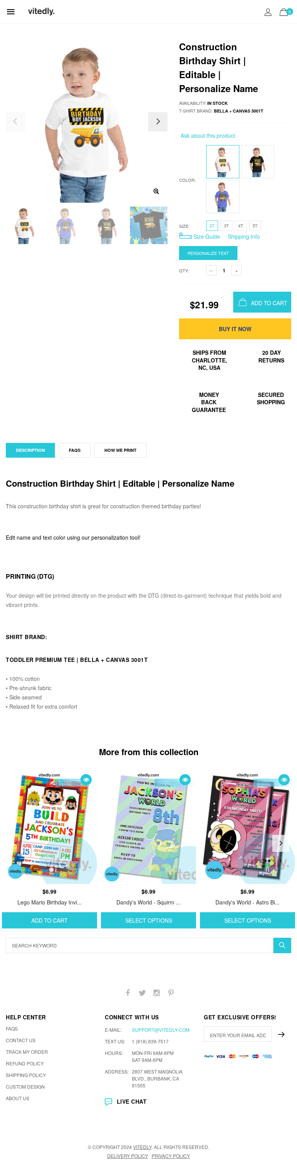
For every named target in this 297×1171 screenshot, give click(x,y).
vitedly (142, 1147)
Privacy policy (171, 1155)
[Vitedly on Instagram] (156, 993)
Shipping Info (243, 236)
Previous (16, 843)
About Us (17, 1098)
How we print (120, 450)
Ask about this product (207, 135)
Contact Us (21, 1040)
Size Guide (206, 236)
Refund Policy (25, 1063)
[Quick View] (86, 779)
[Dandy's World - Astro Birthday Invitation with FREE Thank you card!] (247, 827)
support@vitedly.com (160, 1029)
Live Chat (132, 1101)
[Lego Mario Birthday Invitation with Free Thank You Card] (49, 827)
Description (30, 450)
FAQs (74, 450)
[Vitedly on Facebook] (128, 993)
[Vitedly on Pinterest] (171, 993)
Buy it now (235, 329)
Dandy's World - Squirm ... (148, 902)
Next (280, 843)
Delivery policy (127, 1155)
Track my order (27, 1051)
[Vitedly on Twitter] (142, 993)
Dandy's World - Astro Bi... (247, 902)
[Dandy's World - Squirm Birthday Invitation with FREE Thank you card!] (148, 827)
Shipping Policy (26, 1075)
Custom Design (25, 1086)
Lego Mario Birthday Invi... (49, 902)
